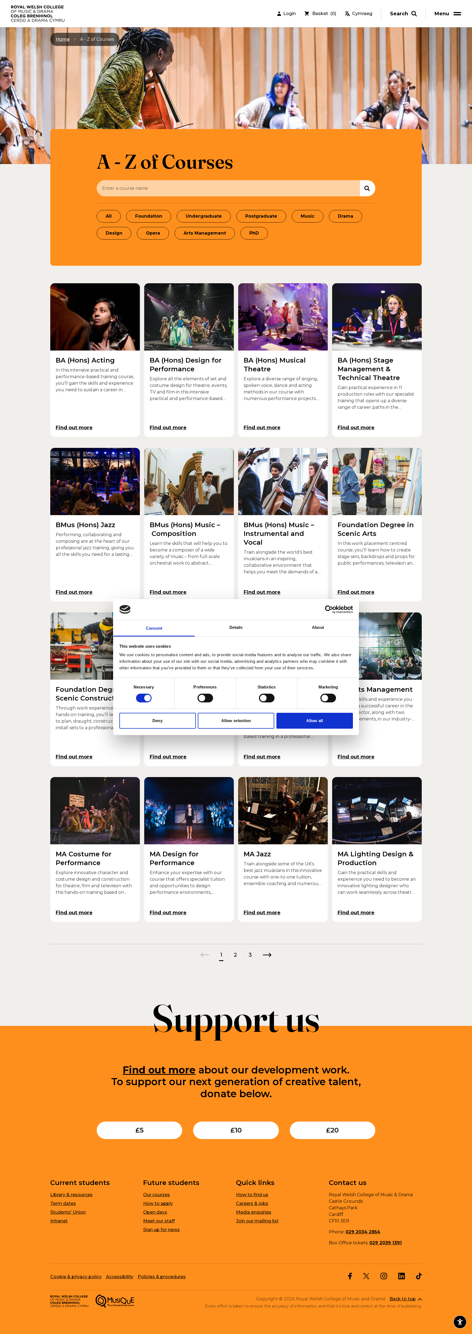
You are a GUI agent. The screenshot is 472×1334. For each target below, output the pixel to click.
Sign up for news (161, 1229)
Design (114, 233)
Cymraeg (362, 13)
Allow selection (236, 720)
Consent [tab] (154, 628)
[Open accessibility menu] (460, 1322)
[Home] (38, 13)
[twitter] (366, 1276)
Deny (157, 720)
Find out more (159, 1070)
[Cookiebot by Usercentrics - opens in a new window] (329, 609)
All (109, 216)
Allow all (314, 720)
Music (307, 216)
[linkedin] (401, 1276)
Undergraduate (204, 216)
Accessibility (119, 1276)
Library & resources (71, 1194)
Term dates (63, 1203)
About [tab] (318, 627)
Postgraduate (261, 216)
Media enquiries (253, 1212)
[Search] (367, 188)
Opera (153, 233)
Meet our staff (159, 1221)
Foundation (148, 216)
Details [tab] (236, 627)
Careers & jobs (252, 1203)
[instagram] (383, 1276)
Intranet (59, 1221)
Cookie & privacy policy (76, 1276)
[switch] (205, 698)
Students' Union (68, 1212)
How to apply (158, 1203)
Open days (155, 1212)
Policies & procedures (162, 1276)
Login (289, 13)
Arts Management (205, 233)
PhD (254, 233)
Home (63, 39)
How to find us (252, 1194)
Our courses (156, 1194)
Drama (345, 216)
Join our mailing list (257, 1221)
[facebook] (350, 1276)
